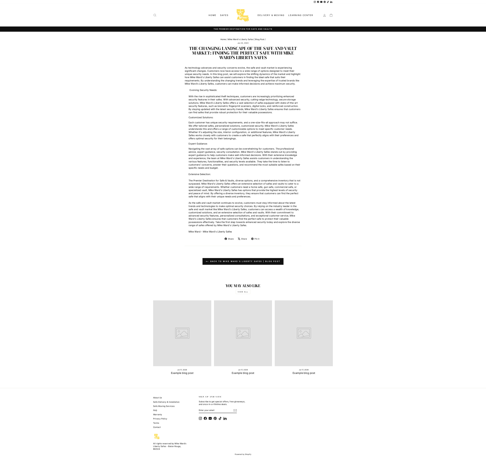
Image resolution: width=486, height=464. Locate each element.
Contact (157, 427)
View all (243, 292)
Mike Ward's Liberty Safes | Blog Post (246, 39)
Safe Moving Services (164, 406)
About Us (157, 397)
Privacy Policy (160, 418)
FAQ (155, 410)
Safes (224, 15)
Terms (156, 423)
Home (212, 15)
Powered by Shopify (243, 454)
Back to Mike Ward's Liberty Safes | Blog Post (244, 261)
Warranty (157, 414)
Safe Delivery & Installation (166, 402)
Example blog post (182, 373)
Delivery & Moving (271, 15)
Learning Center (300, 15)
